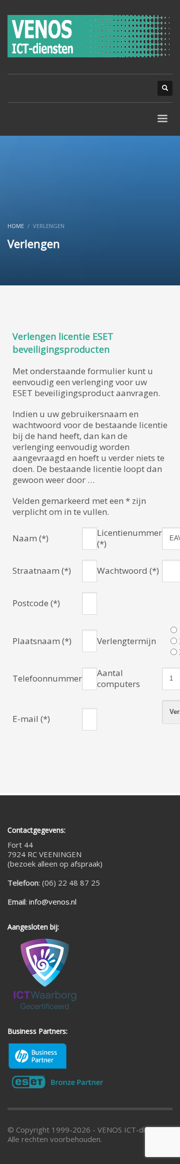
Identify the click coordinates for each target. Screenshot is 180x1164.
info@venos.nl (52, 902)
